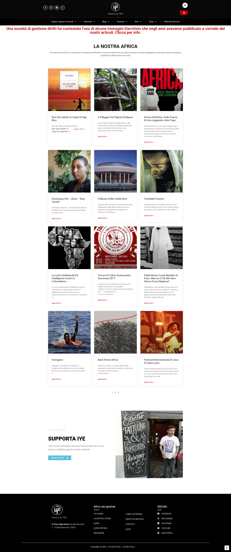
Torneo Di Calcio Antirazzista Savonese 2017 (114, 277)
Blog (104, 21)
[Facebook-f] (45, 8)
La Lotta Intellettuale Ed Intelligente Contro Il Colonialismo (65, 278)
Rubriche (88, 21)
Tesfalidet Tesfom (154, 198)
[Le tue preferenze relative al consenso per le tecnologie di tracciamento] (227, 547)
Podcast (120, 21)
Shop (151, 21)
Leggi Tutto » (79, 129)
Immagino (57, 359)
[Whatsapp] (62, 8)
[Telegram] (57, 8)
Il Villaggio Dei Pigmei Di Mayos (115, 117)
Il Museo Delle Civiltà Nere (112, 198)
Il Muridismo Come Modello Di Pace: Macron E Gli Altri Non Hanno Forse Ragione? (161, 278)
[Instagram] (51, 8)
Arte (136, 21)
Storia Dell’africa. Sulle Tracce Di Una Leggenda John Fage (160, 119)
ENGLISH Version (172, 21)
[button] (185, 5)
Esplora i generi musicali (62, 21)
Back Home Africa (108, 359)
